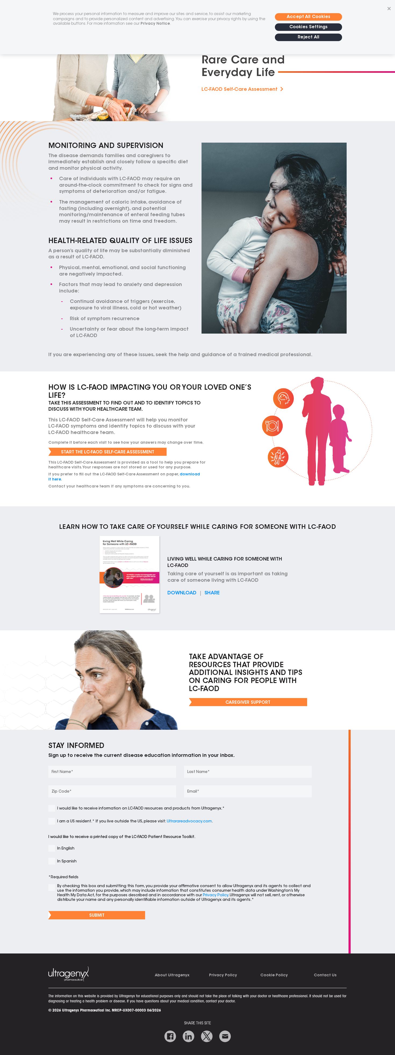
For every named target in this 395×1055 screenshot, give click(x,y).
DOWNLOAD (181, 593)
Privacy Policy (223, 975)
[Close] (389, 9)
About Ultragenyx (172, 975)
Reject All (308, 37)
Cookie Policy (274, 975)
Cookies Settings (308, 27)
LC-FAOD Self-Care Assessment (241, 89)
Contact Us (325, 975)
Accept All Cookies (308, 17)
